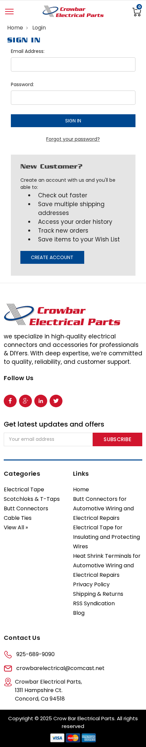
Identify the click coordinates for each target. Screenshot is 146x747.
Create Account (52, 257)
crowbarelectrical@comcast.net (60, 668)
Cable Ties (18, 518)
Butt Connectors (26, 508)
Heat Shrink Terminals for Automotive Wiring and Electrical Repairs (107, 565)
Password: (22, 84)
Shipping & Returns (98, 594)
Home (15, 28)
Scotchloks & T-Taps (32, 499)
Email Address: (27, 51)
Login (39, 28)
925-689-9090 (35, 654)
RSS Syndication (94, 603)
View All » (16, 527)
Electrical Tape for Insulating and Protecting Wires (106, 537)
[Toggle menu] (9, 11)
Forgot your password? (73, 139)
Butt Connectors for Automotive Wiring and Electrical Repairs (103, 508)
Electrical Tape (24, 489)
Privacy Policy (91, 584)
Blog (79, 613)
